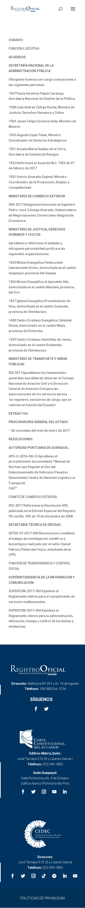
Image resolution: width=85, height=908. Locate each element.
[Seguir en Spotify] (54, 876)
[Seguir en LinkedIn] (64, 791)
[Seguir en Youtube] (54, 791)
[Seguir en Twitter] (46, 709)
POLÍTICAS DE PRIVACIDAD (42, 898)
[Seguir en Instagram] (43, 791)
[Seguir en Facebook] (36, 709)
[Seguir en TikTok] (43, 876)
